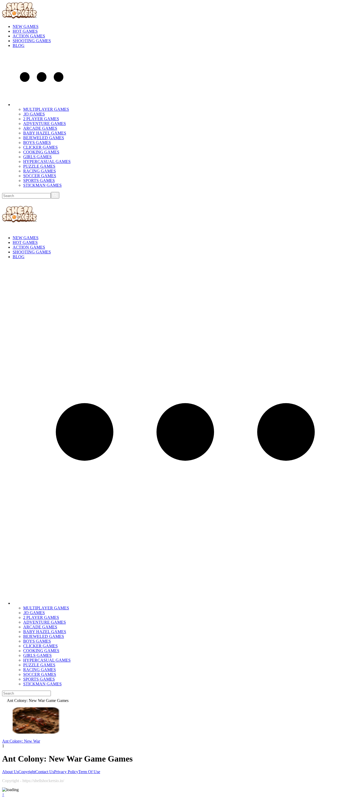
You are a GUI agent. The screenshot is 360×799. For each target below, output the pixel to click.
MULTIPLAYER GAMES (46, 109)
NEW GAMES (25, 26)
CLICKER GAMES (40, 147)
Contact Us (44, 771)
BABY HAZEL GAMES (44, 133)
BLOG (19, 45)
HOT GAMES (25, 31)
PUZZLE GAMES (39, 166)
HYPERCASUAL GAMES (47, 161)
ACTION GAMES (29, 36)
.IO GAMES (34, 114)
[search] (55, 195)
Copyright (26, 771)
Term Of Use (89, 771)
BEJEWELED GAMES (43, 138)
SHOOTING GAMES (32, 40)
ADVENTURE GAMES (44, 123)
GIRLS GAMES (37, 157)
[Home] (4, 700)
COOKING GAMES (41, 152)
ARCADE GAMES (40, 128)
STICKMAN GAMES (42, 185)
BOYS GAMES (37, 142)
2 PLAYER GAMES (41, 119)
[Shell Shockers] (19, 17)
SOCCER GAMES (39, 176)
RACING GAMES (39, 171)
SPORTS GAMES (39, 180)
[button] (42, 104)
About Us (10, 771)
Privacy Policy (66, 771)
